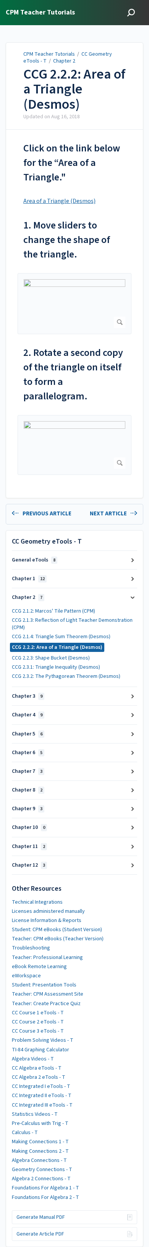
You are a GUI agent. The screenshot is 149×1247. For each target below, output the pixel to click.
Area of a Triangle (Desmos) (59, 201)
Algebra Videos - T (33, 1059)
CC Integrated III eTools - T (42, 1105)
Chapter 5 (27, 734)
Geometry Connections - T (42, 1169)
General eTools (33, 560)
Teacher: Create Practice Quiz (46, 1003)
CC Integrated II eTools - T (41, 1095)
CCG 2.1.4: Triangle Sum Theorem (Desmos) (61, 636)
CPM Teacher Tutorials (49, 54)
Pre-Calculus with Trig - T (40, 1123)
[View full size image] (74, 303)
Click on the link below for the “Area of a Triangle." (71, 162)
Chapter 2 (64, 61)
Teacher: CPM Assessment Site (47, 994)
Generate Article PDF (40, 1234)
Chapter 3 (27, 696)
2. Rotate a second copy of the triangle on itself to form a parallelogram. (73, 374)
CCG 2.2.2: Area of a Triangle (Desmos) (74, 89)
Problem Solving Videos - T (42, 1040)
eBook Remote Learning (39, 966)
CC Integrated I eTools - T (41, 1086)
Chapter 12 (28, 865)
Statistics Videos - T (35, 1114)
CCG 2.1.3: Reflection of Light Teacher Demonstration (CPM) (72, 623)
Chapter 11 (28, 846)
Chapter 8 (27, 790)
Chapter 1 (28, 578)
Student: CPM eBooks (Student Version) (57, 929)
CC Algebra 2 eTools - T (38, 1077)
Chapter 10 (28, 827)
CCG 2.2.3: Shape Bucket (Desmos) (51, 658)
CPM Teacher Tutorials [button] (40, 12)
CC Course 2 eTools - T (38, 1022)
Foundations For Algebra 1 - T (45, 1188)
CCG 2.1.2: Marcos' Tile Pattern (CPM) (53, 611)
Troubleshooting (31, 948)
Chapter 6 (27, 752)
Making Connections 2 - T (40, 1151)
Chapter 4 (27, 715)
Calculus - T (25, 1132)
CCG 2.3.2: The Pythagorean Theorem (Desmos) (66, 676)
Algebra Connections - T (39, 1160)
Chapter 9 (27, 809)
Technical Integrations (37, 902)
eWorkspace (26, 976)
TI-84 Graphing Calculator (40, 1050)
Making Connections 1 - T (40, 1142)
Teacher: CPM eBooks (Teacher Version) (58, 939)
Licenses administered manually (48, 911)
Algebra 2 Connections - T (41, 1179)
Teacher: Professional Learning (47, 957)
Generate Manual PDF (40, 1217)
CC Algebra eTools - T (37, 1068)
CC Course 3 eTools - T (38, 1031)
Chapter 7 (27, 771)
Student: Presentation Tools (44, 985)
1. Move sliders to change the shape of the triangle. (66, 239)
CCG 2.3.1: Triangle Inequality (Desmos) (56, 667)
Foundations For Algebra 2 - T (45, 1197)
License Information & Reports (46, 920)
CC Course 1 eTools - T (38, 1013)
